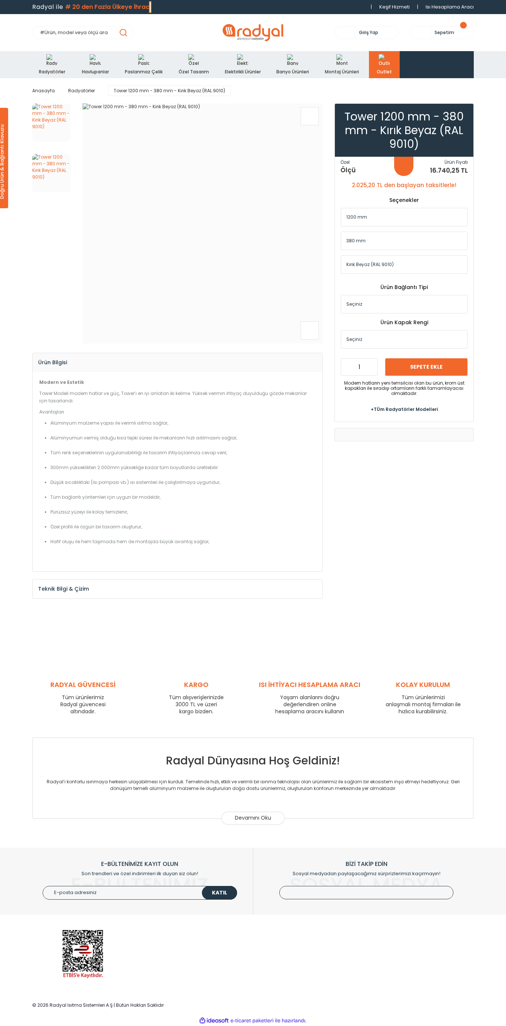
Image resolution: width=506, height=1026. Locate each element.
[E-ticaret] (252, 1020)
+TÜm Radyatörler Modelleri (404, 409)
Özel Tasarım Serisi (169, 971)
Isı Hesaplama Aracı (450, 6)
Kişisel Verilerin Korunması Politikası (414, 982)
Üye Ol (266, 938)
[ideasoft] (214, 1020)
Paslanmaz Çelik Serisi (173, 960)
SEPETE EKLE (426, 366)
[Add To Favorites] (309, 116)
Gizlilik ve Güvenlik (393, 949)
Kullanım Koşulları (393, 938)
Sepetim (269, 960)
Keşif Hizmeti (394, 6)
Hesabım (270, 949)
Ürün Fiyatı (456, 162)
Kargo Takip (273, 971)
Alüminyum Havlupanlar (174, 949)
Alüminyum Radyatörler (174, 938)
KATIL (219, 892)
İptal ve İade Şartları (396, 960)
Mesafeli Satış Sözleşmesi (403, 971)
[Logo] (253, 32)
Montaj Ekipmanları (168, 982)
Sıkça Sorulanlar (278, 982)
